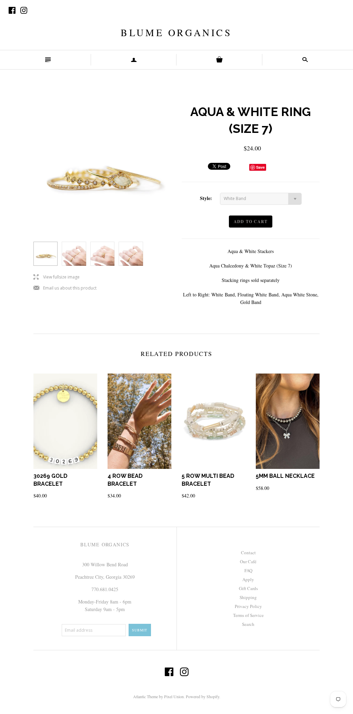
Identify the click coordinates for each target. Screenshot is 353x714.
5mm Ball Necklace (285, 476)
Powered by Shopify (202, 696)
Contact (248, 552)
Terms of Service (248, 615)
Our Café (248, 561)
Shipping (248, 597)
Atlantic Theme (145, 696)
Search (248, 624)
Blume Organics (176, 32)
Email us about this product (65, 288)
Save (260, 167)
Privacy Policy (248, 606)
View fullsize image (56, 277)
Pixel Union (174, 696)
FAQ (248, 570)
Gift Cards (248, 588)
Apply (248, 579)
